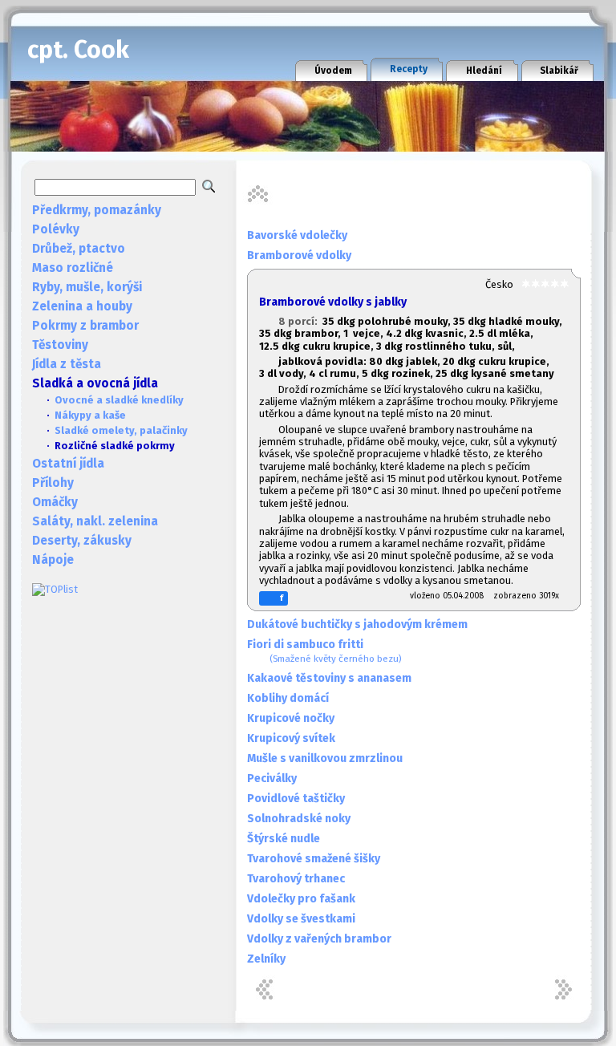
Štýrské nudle (283, 838)
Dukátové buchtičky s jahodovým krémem (357, 624)
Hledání (484, 70)
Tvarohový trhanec (296, 879)
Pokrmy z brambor (85, 325)
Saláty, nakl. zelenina (95, 521)
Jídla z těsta (66, 364)
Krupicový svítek (291, 738)
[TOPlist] (55, 589)
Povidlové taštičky (296, 798)
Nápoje (53, 560)
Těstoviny (60, 345)
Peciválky (272, 778)
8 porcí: (300, 321)
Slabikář (559, 70)
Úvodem (333, 70)
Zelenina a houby (82, 306)
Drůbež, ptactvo (78, 248)
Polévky (55, 229)
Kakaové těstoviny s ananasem (329, 678)
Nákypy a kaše (90, 415)
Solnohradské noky (299, 818)
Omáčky (55, 502)
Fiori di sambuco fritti (324, 651)
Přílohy (53, 483)
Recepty (409, 69)
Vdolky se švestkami (301, 919)
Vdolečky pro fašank (301, 899)
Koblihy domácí (288, 698)
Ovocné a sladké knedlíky (119, 400)
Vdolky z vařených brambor (319, 939)
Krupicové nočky (290, 718)
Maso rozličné (72, 268)
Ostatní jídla (68, 463)
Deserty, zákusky (82, 540)
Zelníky (266, 959)
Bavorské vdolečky (297, 235)
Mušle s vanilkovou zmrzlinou (325, 758)
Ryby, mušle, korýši (87, 287)
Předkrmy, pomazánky (96, 210)
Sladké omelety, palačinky (121, 430)
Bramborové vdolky (299, 255)
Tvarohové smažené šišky (313, 859)
